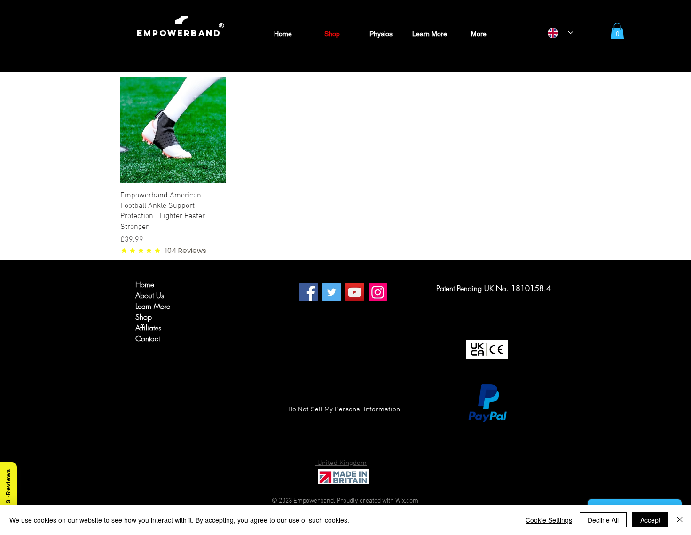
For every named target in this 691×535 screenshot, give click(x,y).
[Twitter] (331, 292)
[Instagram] (378, 292)
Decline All (603, 520)
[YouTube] (355, 292)
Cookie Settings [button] (549, 520)
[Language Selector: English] (560, 33)
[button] (617, 31)
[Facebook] (308, 292)
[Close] (679, 519)
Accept (650, 520)
